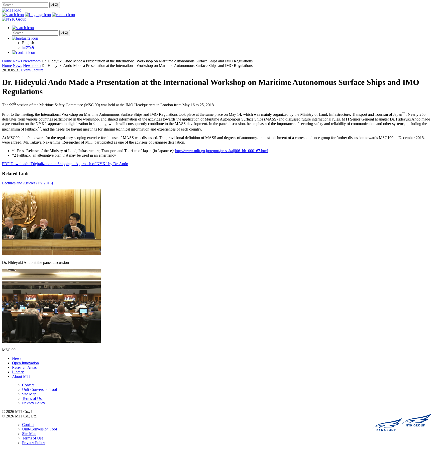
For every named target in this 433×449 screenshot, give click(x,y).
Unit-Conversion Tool (39, 389)
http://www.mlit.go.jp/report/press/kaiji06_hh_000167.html (221, 151)
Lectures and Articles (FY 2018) (27, 183)
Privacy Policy (33, 403)
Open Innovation (25, 363)
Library (18, 372)
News (16, 358)
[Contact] (23, 52)
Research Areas (24, 367)
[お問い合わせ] (63, 15)
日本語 (28, 47)
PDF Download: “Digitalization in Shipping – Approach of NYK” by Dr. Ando (65, 164)
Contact (28, 385)
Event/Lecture (32, 70)
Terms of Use (32, 398)
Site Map (29, 394)
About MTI (21, 376)
